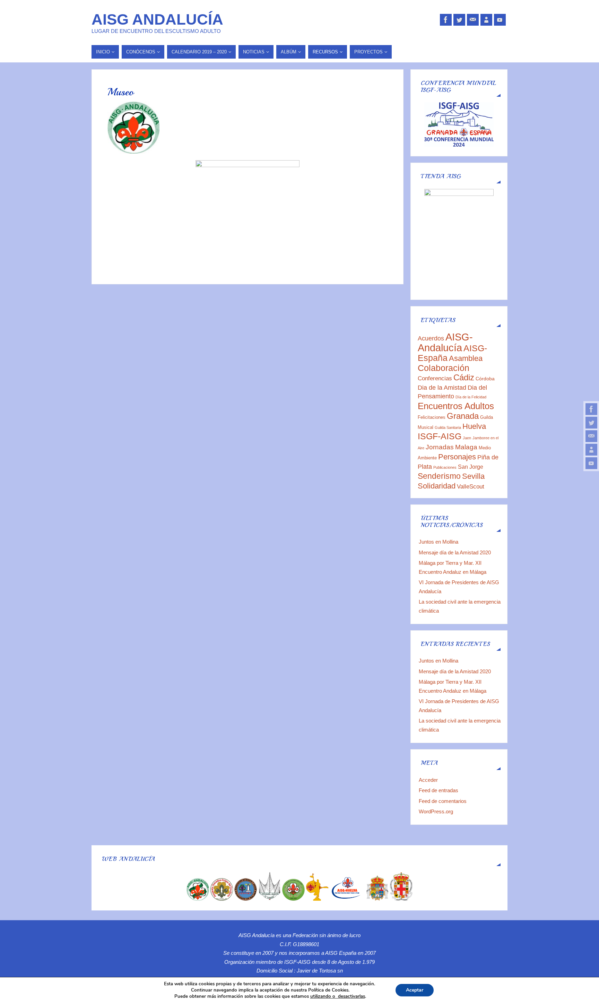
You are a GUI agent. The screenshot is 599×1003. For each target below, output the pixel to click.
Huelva (474, 426)
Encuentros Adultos (456, 406)
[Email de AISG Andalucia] (591, 436)
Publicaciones (445, 467)
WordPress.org (436, 811)
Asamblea (466, 358)
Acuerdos (431, 338)
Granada (463, 416)
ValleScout (470, 486)
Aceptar (414, 990)
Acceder (428, 780)
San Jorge (470, 467)
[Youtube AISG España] (591, 463)
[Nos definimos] (591, 450)
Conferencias (435, 378)
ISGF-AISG (439, 436)
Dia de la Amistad (442, 387)
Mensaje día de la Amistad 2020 (455, 552)
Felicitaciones (431, 417)
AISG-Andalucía (445, 342)
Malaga (466, 447)
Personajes (457, 456)
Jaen (467, 438)
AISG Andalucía (157, 19)
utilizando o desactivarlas (337, 996)
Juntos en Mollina (438, 542)
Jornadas (440, 447)
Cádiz (463, 377)
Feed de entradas (438, 790)
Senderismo (439, 476)
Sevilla (473, 476)
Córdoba (485, 378)
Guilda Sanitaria (448, 427)
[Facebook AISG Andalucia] (591, 409)
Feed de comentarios (443, 801)
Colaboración (443, 368)
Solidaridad (436, 486)
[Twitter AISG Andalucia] (591, 423)
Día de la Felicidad (470, 397)
